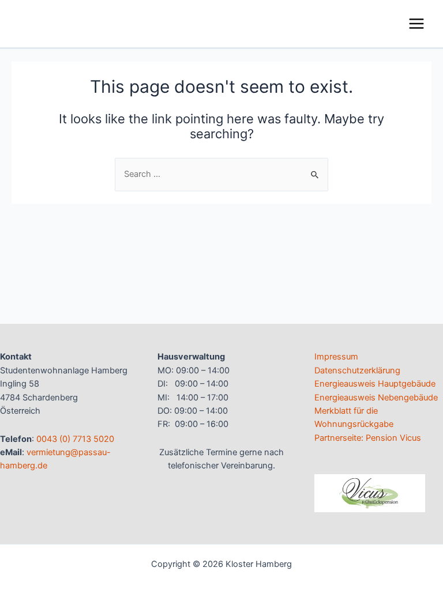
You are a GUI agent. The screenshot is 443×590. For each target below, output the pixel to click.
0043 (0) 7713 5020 (75, 439)
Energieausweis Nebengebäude (376, 397)
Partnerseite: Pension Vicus (367, 438)
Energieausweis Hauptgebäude (375, 384)
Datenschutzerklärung (357, 370)
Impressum (336, 356)
